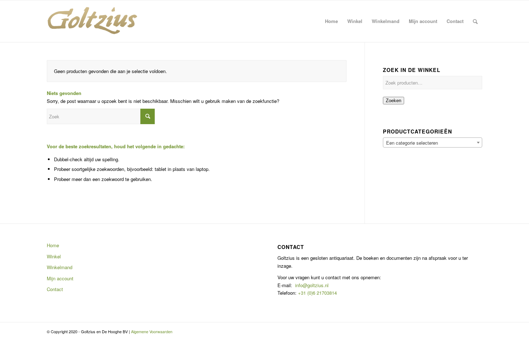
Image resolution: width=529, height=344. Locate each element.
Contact (55, 289)
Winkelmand (59, 267)
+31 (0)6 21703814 (317, 292)
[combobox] (432, 142)
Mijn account (60, 278)
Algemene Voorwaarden (151, 331)
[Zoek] (475, 21)
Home (53, 245)
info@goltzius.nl (312, 285)
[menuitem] (331, 21)
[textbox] (432, 143)
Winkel (54, 256)
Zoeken (393, 100)
